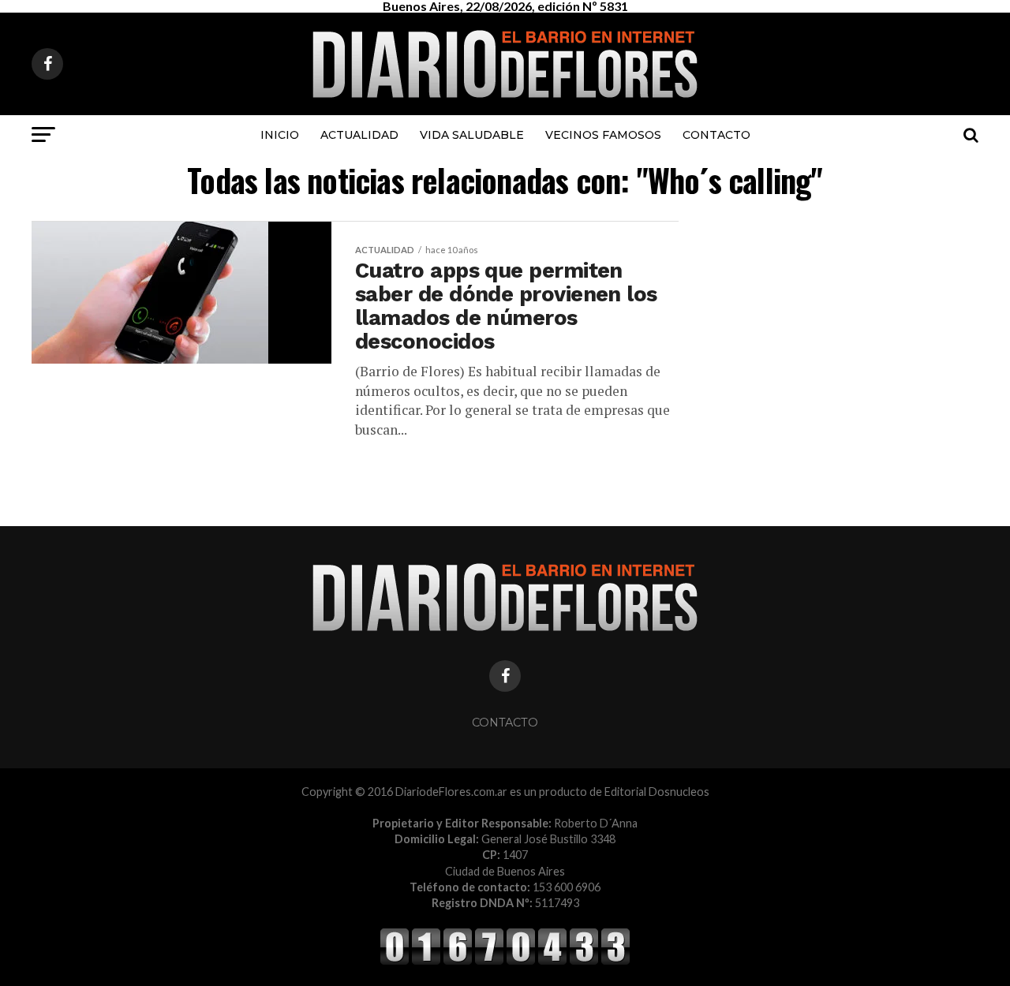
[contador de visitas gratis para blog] (505, 962)
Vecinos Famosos (603, 135)
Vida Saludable (472, 135)
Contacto (716, 135)
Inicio (279, 135)
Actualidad (359, 135)
